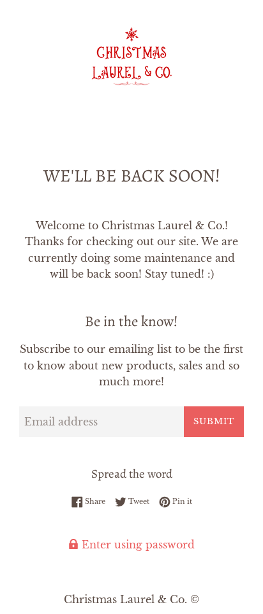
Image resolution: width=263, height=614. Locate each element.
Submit (213, 421)
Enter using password (137, 544)
